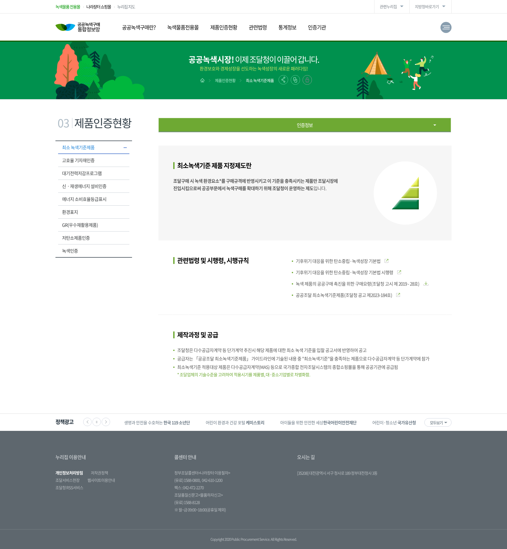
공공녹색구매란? (139, 27)
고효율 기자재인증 (78, 160)
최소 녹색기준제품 (260, 80)
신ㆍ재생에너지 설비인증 (84, 186)
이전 (87, 422)
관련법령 (258, 27)
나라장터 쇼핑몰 (98, 6)
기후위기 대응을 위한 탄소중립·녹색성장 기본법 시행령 (344, 272)
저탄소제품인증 (76, 237)
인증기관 (317, 27)
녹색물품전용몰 (183, 27)
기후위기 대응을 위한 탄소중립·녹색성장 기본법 (338, 261)
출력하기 (307, 80)
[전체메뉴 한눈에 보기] (446, 27)
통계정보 (287, 27)
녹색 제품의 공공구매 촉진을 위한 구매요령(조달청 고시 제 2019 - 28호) (357, 283)
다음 (106, 422)
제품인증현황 (223, 27)
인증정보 (305, 125)
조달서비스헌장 (67, 480)
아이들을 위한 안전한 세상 (318, 422)
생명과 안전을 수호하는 (157, 422)
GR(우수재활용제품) (80, 224)
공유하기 (283, 79)
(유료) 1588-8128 (187, 502)
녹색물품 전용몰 (67, 6)
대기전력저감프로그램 (82, 173)
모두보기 (436, 423)
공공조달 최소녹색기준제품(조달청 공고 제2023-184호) (344, 295)
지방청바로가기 (427, 6)
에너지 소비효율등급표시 (84, 199)
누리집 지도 (126, 6)
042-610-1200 (212, 480)
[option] (157, 422)
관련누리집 (388, 6)
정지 (96, 422)
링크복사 (295, 80)
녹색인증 (70, 250)
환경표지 (70, 212)
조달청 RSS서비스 (69, 487)
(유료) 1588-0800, (187, 480)
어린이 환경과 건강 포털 (235, 422)
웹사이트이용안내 (101, 480)
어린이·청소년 (394, 422)
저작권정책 (99, 473)
